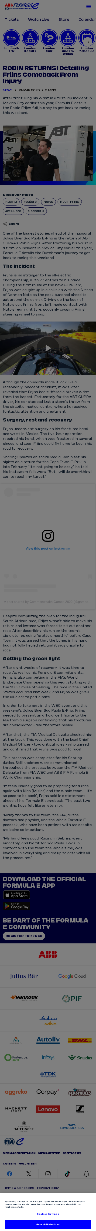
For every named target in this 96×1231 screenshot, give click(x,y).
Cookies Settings (48, 1214)
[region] (48, 1212)
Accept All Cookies (48, 1224)
